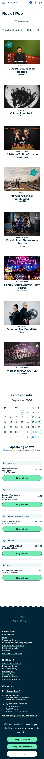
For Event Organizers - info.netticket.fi (19, 715)
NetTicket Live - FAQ (12, 653)
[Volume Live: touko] (22, 97)
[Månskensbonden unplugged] (22, 179)
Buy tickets (22, 478)
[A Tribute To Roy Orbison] (22, 138)
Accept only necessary (22, 746)
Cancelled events (10, 677)
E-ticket (6, 651)
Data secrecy (8, 671)
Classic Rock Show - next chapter (22, 242)
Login (4, 637)
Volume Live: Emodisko (22, 329)
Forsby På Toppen (22, 291)
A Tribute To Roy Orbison (22, 154)
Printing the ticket (10, 648)
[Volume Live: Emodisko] (22, 313)
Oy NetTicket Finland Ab (16, 704)
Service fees (8, 674)
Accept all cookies (22, 739)
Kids (29, 30)
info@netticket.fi (13, 691)
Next (41, 30)
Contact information (11, 663)
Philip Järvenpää (22, 157)
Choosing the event (11, 640)
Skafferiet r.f (22, 74)
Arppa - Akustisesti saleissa (22, 70)
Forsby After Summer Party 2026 (22, 286)
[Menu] (3, 3)
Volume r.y (22, 116)
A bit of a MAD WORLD (22, 370)
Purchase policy (9, 669)
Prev (5, 30)
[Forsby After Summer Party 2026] (22, 268)
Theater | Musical (12, 30)
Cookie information (11, 679)
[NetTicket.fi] (22, 621)
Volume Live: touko (22, 113)
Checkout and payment (13, 645)
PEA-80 (22, 246)
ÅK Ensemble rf (22, 373)
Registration (8, 634)
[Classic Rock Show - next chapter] (22, 224)
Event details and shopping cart (17, 642)
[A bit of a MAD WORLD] (22, 354)
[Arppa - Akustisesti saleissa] (22, 52)
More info (22, 754)
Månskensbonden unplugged (22, 197)
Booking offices (9, 666)
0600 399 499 (12, 695)
